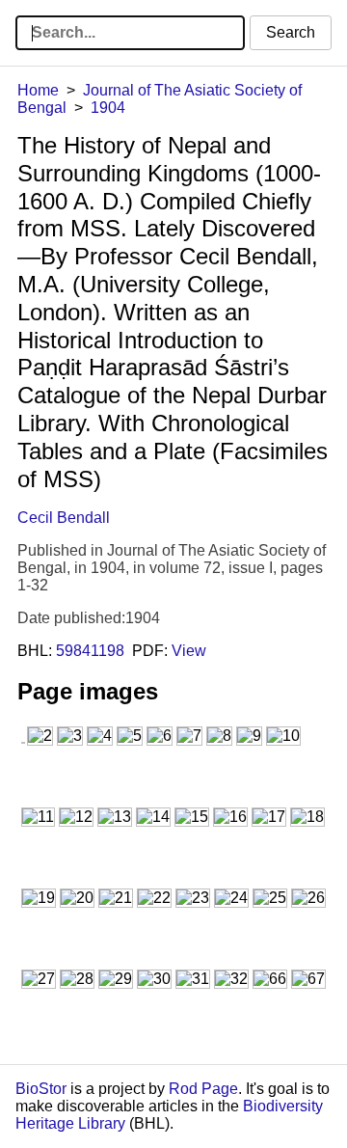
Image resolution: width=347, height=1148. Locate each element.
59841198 (90, 650)
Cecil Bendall (63, 517)
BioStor (41, 1088)
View (189, 650)
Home (38, 90)
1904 (108, 107)
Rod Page (203, 1088)
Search (290, 32)
